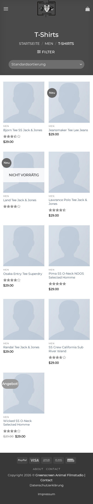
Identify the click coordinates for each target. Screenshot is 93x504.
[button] (5, 8)
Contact (53, 469)
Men (49, 44)
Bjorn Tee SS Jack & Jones (22, 130)
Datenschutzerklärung (47, 485)
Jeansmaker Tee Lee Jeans (68, 130)
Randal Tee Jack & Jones (21, 347)
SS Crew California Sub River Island (66, 349)
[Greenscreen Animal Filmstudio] (46, 8)
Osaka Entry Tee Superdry (22, 273)
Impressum (46, 494)
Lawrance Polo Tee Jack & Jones (68, 201)
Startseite (29, 44)
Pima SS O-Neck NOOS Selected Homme (66, 275)
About (38, 469)
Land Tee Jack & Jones (19, 200)
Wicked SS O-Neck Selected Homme (17, 422)
